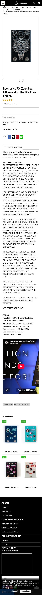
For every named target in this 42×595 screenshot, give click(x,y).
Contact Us (6, 511)
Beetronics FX (12, 129)
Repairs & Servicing (10, 532)
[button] (34, 3)
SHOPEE (5, 540)
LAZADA (5, 544)
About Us (5, 507)
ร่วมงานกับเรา (7, 515)
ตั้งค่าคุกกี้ (15, 591)
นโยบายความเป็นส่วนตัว (24, 585)
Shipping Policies (9, 528)
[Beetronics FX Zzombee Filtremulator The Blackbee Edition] (21, 46)
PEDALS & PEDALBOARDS (17, 122)
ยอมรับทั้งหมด (26, 591)
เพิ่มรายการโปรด (9, 118)
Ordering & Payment (10, 524)
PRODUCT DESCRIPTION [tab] (13, 147)
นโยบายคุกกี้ (6, 588)
